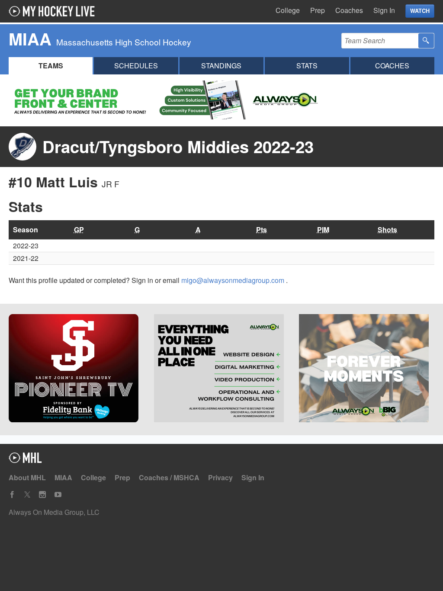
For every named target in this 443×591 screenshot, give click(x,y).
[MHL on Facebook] (12, 495)
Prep (317, 10)
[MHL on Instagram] (42, 495)
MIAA (63, 477)
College (288, 10)
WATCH (420, 11)
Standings (221, 66)
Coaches (349, 10)
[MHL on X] (27, 495)
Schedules (136, 66)
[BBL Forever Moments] (366, 369)
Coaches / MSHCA (169, 477)
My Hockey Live (54, 11)
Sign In (384, 10)
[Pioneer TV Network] (76, 369)
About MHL (27, 477)
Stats (307, 66)
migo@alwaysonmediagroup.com (233, 280)
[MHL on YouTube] (58, 495)
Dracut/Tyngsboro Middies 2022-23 (178, 146)
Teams (51, 66)
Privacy (220, 477)
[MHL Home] (25, 460)
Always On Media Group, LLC (54, 512)
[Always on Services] (221, 369)
